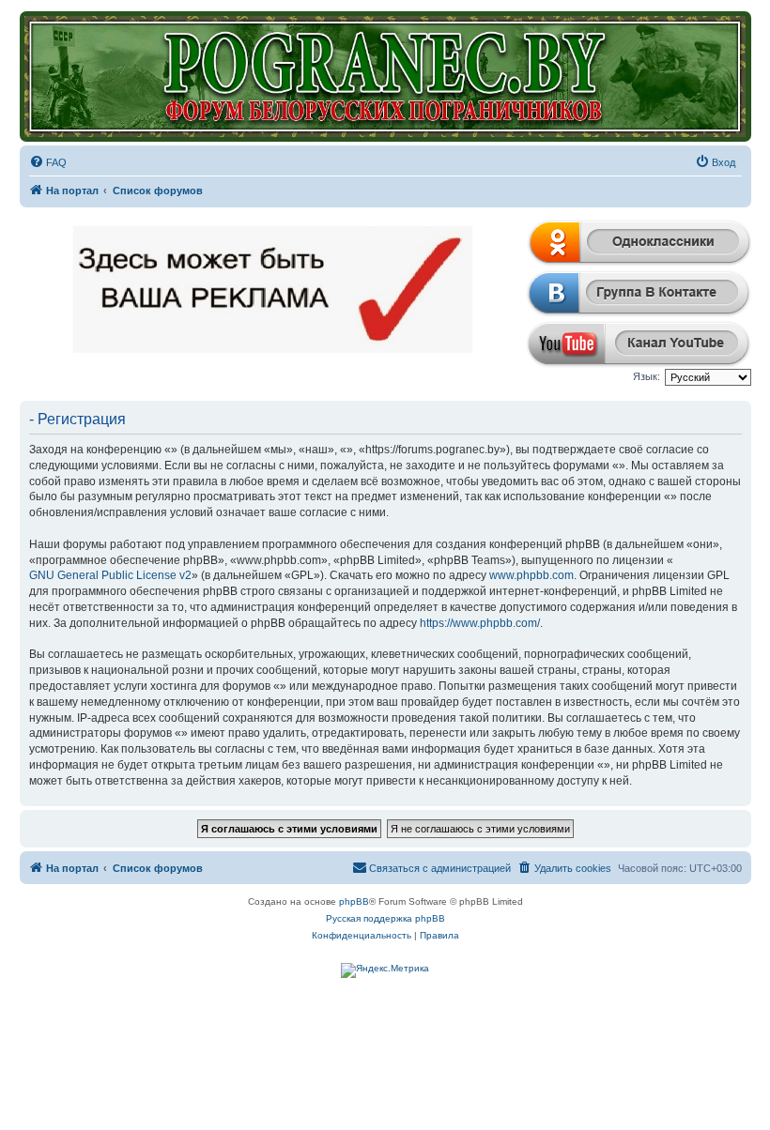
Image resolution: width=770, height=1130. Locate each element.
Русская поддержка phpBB (385, 918)
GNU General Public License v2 (110, 575)
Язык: (646, 376)
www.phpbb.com (531, 575)
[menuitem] (48, 162)
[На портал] (385, 76)
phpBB (354, 901)
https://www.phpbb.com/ (480, 623)
